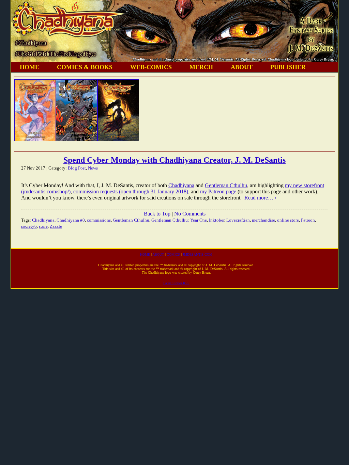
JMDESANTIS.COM (197, 254)
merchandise (263, 220)
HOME (29, 67)
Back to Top (157, 214)
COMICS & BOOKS (84, 67)
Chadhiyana (181, 185)
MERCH (201, 67)
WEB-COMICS (151, 67)
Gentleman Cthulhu (226, 185)
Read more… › (260, 198)
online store (288, 220)
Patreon (308, 220)
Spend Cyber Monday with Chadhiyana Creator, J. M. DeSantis (174, 160)
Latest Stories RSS (176, 283)
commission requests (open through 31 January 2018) (130, 191)
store (43, 226)
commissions (99, 220)
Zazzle (56, 226)
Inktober (216, 220)
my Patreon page (218, 191)
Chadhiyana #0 (71, 220)
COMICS (173, 254)
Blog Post (77, 168)
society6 (29, 226)
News (93, 168)
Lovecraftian (238, 220)
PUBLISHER (288, 67)
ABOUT (242, 67)
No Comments (190, 214)
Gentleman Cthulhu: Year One (179, 220)
